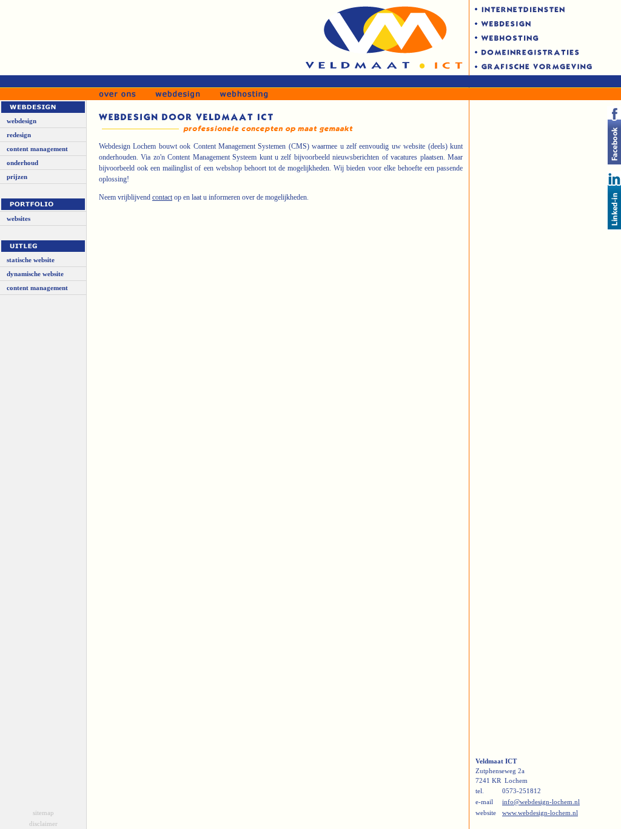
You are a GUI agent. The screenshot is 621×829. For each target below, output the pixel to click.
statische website (31, 259)
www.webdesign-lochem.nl (540, 812)
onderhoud (22, 162)
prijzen (17, 176)
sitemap (43, 812)
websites (18, 218)
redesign (19, 134)
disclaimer (43, 823)
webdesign (21, 120)
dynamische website (35, 273)
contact (162, 197)
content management (37, 148)
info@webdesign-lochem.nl (541, 801)
